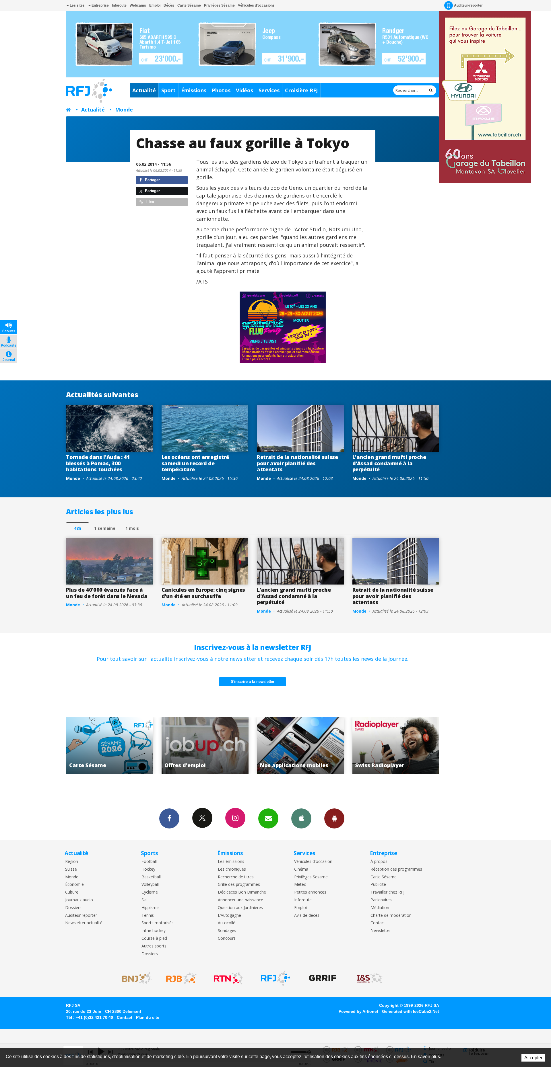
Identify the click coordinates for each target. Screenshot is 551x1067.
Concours (227, 938)
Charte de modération (391, 915)
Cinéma (301, 869)
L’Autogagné (229, 915)
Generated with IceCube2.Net (410, 1011)
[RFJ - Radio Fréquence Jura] (275, 978)
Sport (168, 90)
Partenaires (381, 900)
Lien (149, 202)
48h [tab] (77, 528)
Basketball (151, 877)
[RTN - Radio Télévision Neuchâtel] (228, 978)
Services (269, 90)
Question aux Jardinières (240, 907)
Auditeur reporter (81, 915)
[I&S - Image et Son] (369, 978)
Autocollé (226, 923)
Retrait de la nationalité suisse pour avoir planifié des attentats (297, 463)
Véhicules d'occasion (313, 861)
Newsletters (268, 818)
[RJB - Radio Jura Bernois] (181, 978)
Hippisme (150, 907)
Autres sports (153, 946)
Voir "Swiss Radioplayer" (300, 745)
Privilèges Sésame (219, 5)
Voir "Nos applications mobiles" (205, 745)
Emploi (154, 5)
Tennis (147, 915)
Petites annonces (310, 892)
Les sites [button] (77, 5)
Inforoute (119, 5)
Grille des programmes (239, 884)
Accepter (533, 1057)
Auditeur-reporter (468, 5)
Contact (377, 923)
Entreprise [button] (100, 5)
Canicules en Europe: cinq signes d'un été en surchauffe (203, 592)
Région (71, 861)
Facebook (169, 818)
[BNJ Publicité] (134, 978)
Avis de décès (306, 915)
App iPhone (301, 818)
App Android (334, 818)
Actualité (144, 90)
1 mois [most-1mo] (132, 528)
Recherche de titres (236, 877)
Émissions (193, 90)
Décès (169, 5)
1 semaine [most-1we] (104, 528)
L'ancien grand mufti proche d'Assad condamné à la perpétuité (389, 463)
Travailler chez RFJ (387, 892)
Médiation (379, 907)
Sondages (227, 930)
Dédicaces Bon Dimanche (242, 892)
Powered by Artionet (358, 1011)
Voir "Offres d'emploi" (109, 745)
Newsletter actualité (83, 923)
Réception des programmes (396, 869)
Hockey (148, 869)
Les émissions (231, 861)
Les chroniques (232, 869)
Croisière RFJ (301, 90)
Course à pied (154, 938)
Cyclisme (149, 892)
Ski (144, 900)
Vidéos (244, 90)
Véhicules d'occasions (256, 5)
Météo (300, 884)
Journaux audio (79, 900)
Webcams (138, 5)
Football (149, 861)
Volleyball (150, 884)
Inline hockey (153, 930)
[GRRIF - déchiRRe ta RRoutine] (322, 978)
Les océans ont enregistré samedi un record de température (195, 463)
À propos (378, 861)
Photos (221, 90)
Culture (71, 892)
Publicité (378, 884)
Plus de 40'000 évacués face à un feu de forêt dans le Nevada (106, 592)
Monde (124, 109)
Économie (74, 884)
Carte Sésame (189, 5)
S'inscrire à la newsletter (252, 681)
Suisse (71, 869)
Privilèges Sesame (311, 877)
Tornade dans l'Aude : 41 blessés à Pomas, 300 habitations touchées (98, 463)
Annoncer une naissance (240, 900)
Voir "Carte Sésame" (395, 745)
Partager (152, 180)
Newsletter (380, 930)
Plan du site (147, 1017)
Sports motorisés (157, 923)
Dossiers (73, 907)
